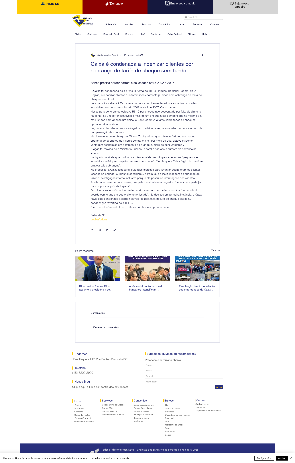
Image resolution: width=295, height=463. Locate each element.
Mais (204, 34)
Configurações (264, 458)
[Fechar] (291, 458)
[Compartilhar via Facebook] (92, 229)
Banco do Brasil (111, 34)
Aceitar (281, 458)
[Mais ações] (202, 55)
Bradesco (130, 34)
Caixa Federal (174, 34)
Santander (156, 34)
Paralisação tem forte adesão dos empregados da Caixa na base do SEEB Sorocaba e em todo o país (197, 288)
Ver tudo (215, 250)
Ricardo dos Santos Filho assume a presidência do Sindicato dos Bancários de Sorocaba (96, 288)
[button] (182, 23)
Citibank (192, 34)
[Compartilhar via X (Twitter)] (99, 229)
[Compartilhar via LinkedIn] (107, 229)
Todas (78, 34)
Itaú (143, 34)
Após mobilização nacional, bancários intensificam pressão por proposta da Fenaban (146, 288)
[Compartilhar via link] (114, 229)
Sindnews (92, 34)
